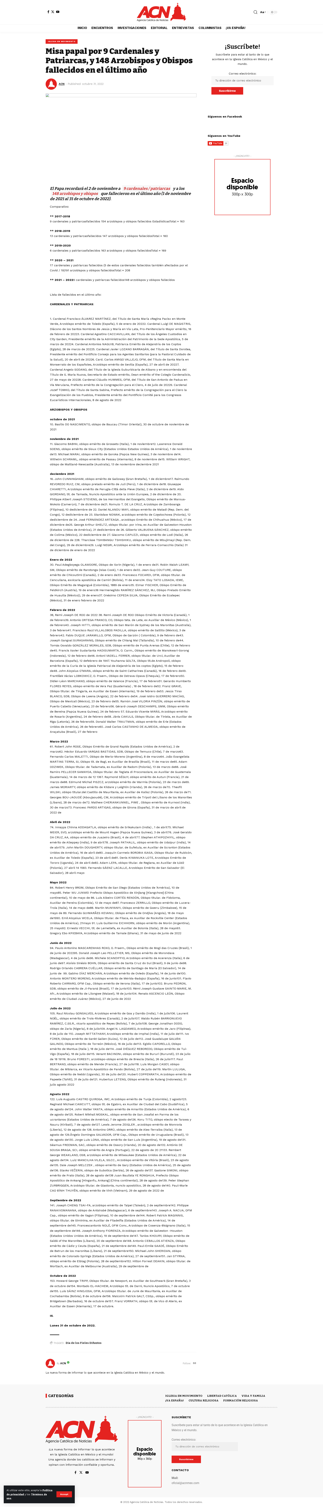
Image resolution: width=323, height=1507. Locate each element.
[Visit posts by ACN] (50, 1363)
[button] (64, 1494)
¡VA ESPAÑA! (174, 1400)
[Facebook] (48, 11)
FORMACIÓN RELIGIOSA (240, 1400)
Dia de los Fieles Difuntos (83, 1343)
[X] (52, 11)
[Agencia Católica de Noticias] (161, 12)
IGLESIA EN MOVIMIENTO (61, 41)
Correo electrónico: (242, 73)
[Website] (194, 1363)
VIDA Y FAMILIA (253, 1395)
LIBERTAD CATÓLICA (222, 1395)
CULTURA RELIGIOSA (204, 1400)
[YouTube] (57, 11)
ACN (61, 84)
